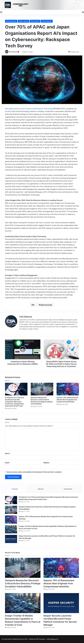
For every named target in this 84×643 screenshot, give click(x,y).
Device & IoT (35, 21)
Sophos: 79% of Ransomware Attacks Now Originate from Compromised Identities (67, 400)
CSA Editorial (13, 52)
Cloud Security (11, 21)
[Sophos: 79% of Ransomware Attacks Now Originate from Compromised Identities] (68, 389)
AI (33, 305)
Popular (15, 489)
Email (7, 463)
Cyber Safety (23, 21)
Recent (41, 489)
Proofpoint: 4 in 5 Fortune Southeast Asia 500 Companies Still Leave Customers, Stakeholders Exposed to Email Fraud (14, 402)
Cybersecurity (46, 305)
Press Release (47, 21)
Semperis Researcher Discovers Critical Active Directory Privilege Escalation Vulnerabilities (22, 583)
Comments (68, 489)
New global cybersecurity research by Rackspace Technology (29, 109)
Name (7, 453)
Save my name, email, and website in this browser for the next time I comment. (34, 472)
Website (46, 463)
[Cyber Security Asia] (42, 5)
